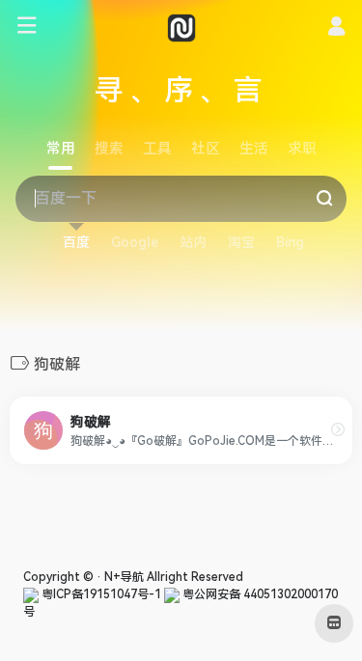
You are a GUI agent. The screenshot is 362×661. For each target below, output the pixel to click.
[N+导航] (181, 27)
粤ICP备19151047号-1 (100, 594)
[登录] (336, 29)
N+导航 (124, 577)
